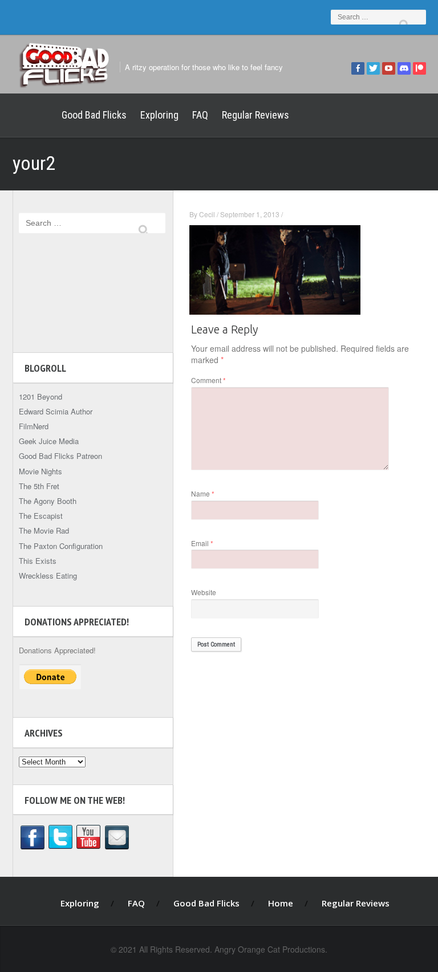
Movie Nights (40, 471)
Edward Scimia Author (55, 411)
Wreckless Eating (48, 575)
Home (34, 115)
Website (203, 592)
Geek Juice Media (49, 441)
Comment (208, 380)
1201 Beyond (40, 396)
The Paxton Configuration (61, 545)
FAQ (200, 115)
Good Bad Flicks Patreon (60, 455)
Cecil (207, 214)
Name (202, 493)
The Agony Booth (47, 500)
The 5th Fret (39, 486)
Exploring (159, 115)
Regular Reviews (255, 115)
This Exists (37, 560)
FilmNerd (33, 426)
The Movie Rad (44, 530)
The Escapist (41, 515)
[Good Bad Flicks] (64, 63)
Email (202, 543)
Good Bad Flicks (94, 115)
